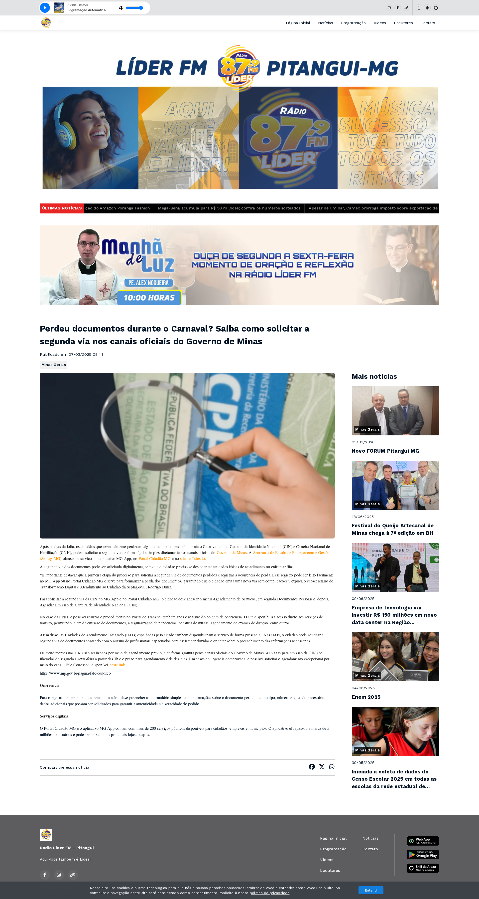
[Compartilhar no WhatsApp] (332, 767)
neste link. (118, 664)
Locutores (403, 22)
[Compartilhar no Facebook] (312, 767)
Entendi (371, 890)
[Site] (406, 7)
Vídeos (380, 22)
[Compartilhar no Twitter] (322, 767)
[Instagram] (389, 7)
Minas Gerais (53, 364)
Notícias (325, 22)
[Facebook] (397, 7)
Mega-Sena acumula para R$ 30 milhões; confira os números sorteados (144, 208)
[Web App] (419, 7)
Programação (353, 22)
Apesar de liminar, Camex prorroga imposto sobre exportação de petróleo (297, 208)
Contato (428, 22)
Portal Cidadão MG (155, 558)
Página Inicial (298, 22)
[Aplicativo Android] (427, 7)
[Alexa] (436, 7)
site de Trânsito (192, 558)
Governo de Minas (232, 552)
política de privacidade (270, 893)
